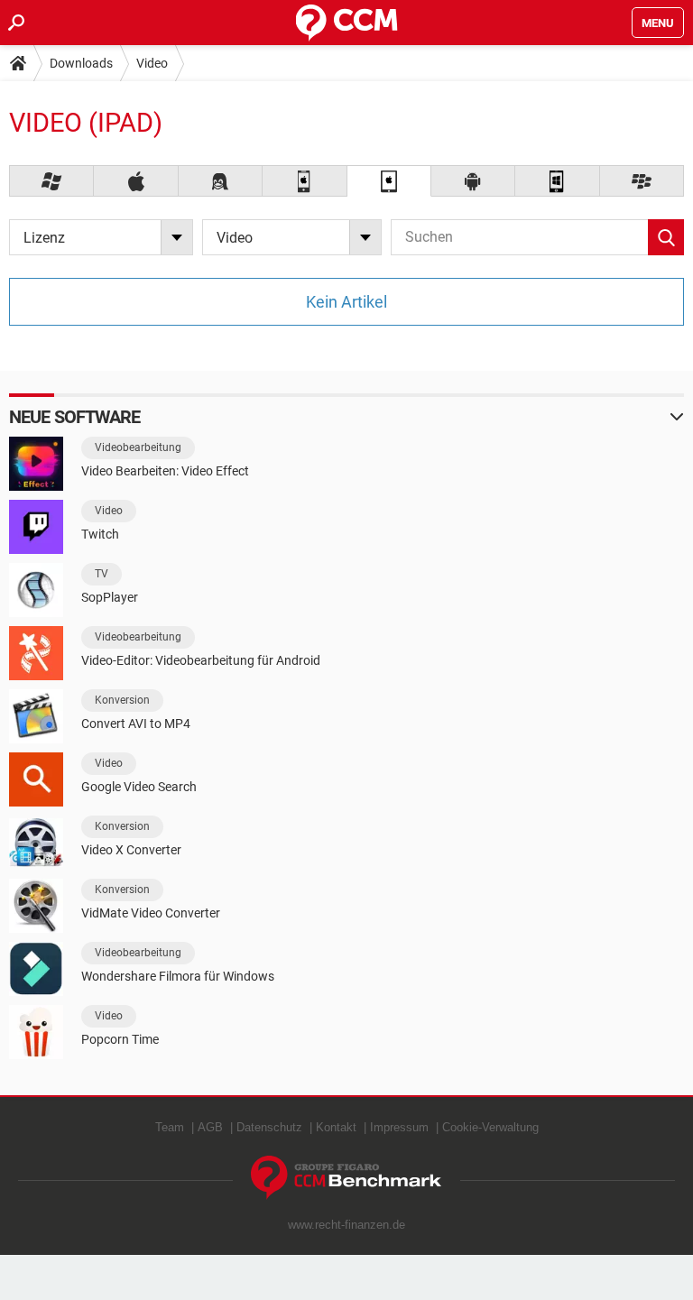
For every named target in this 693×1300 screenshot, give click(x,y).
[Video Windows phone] (557, 181)
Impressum (399, 1127)
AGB (210, 1127)
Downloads (81, 63)
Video (152, 63)
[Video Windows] (52, 181)
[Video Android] (473, 181)
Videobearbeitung (138, 447)
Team (169, 1127)
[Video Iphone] (304, 181)
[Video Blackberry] (642, 181)
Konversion (122, 700)
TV (101, 573)
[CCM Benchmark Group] (346, 1178)
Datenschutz (269, 1127)
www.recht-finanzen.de (346, 1224)
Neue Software (74, 417)
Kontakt (336, 1127)
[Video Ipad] (389, 181)
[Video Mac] (136, 181)
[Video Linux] (221, 181)
